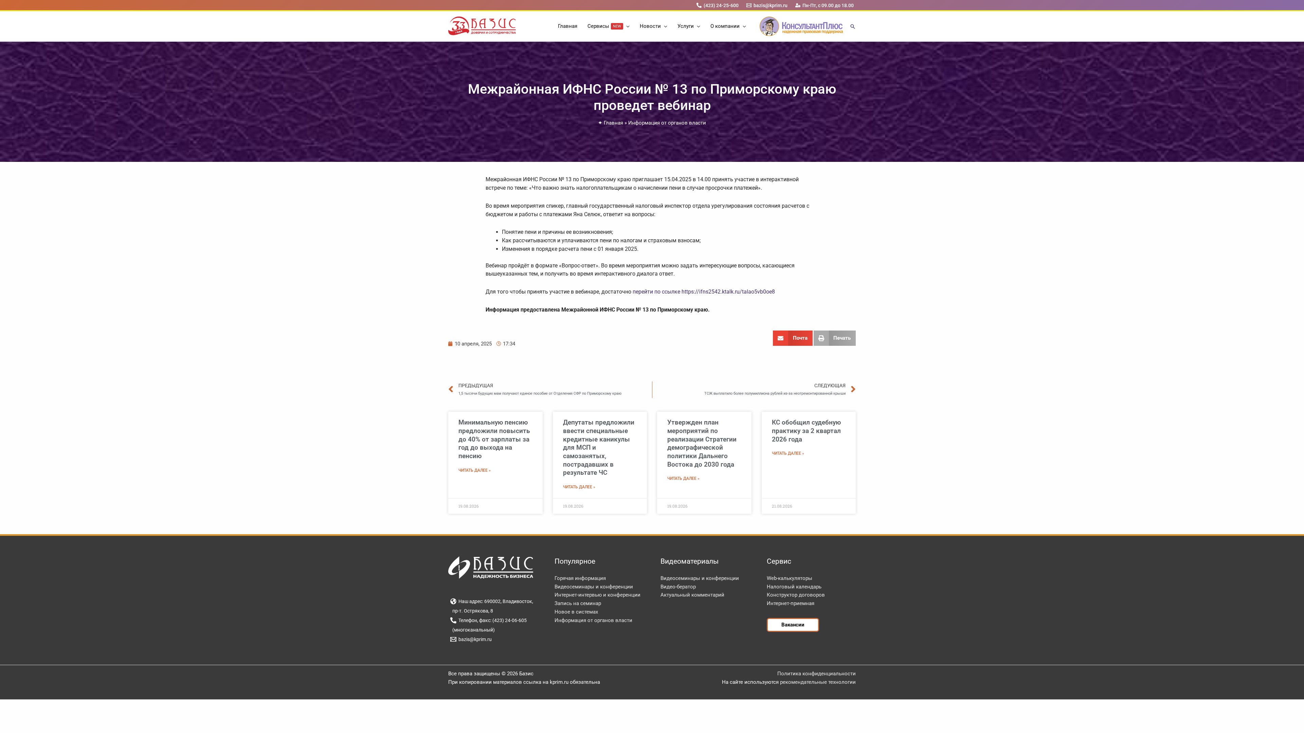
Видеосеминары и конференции (594, 587)
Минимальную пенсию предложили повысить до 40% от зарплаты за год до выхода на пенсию (494, 439)
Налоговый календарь (794, 587)
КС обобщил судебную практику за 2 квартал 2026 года (806, 430)
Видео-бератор (678, 587)
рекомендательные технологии (818, 682)
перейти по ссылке (656, 291)
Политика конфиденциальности (816, 674)
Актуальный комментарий (692, 595)
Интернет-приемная (790, 603)
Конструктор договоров (796, 595)
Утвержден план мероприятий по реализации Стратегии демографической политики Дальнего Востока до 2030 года (702, 443)
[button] (626, 26)
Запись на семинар (578, 603)
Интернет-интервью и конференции (597, 595)
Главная (613, 123)
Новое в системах (576, 612)
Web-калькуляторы (789, 578)
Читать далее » (474, 470)
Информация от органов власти (667, 123)
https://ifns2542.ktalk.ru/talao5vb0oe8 (728, 291)
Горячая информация (580, 578)
